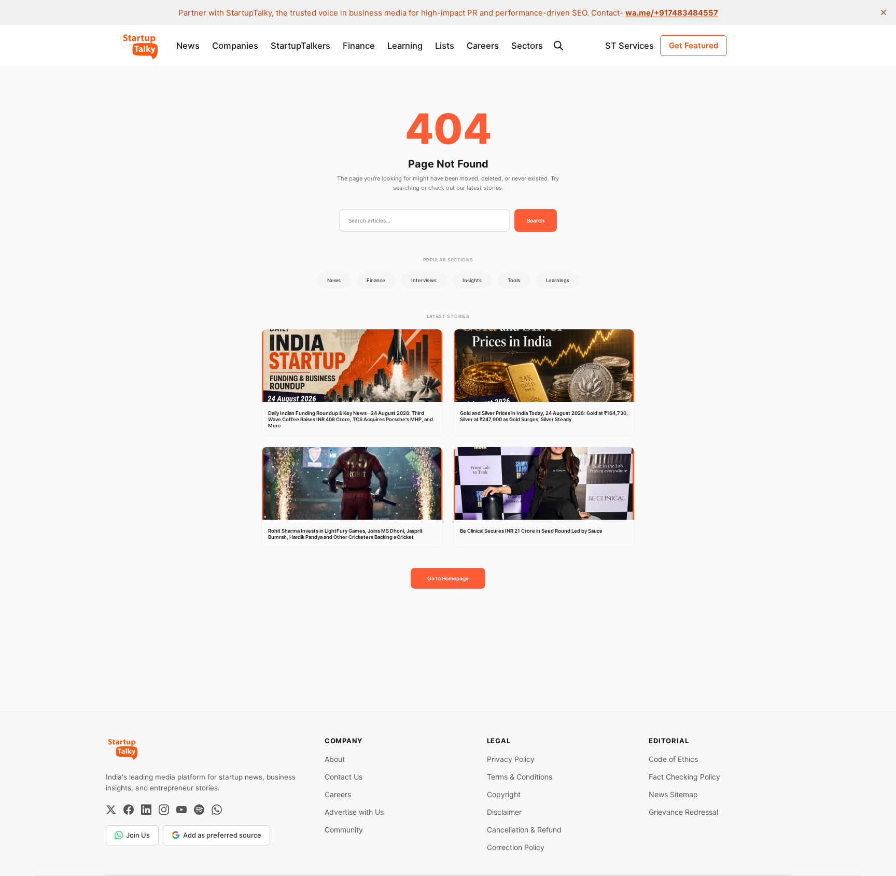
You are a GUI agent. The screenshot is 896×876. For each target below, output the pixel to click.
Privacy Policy (511, 759)
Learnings (557, 280)
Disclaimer (504, 812)
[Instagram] (164, 809)
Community (344, 829)
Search (535, 220)
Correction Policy (515, 847)
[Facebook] (128, 809)
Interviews (424, 280)
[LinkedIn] (146, 809)
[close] (883, 12)
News (188, 45)
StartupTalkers (300, 45)
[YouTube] (181, 809)
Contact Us (343, 776)
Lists (444, 45)
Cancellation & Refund (524, 829)
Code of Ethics (673, 759)
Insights (472, 280)
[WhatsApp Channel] (217, 809)
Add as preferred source (222, 835)
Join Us (138, 835)
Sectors (527, 45)
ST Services (629, 45)
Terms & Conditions (519, 776)
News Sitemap (673, 794)
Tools (514, 280)
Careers (483, 45)
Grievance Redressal (683, 812)
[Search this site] (558, 45)
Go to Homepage (448, 578)
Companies (235, 45)
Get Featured (693, 45)
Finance (359, 45)
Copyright (504, 794)
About (335, 759)
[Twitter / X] (111, 809)
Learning (405, 45)
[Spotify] (199, 809)
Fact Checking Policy (684, 776)
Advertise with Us (354, 812)
